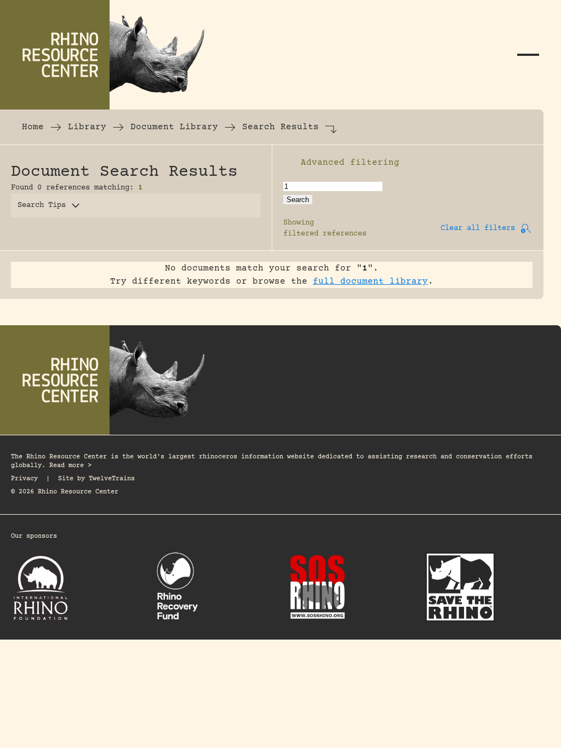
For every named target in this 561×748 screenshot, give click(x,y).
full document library (370, 281)
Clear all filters (477, 228)
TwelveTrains (112, 478)
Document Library (174, 127)
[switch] (288, 162)
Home (33, 127)
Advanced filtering (350, 163)
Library (87, 127)
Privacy (24, 478)
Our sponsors (34, 536)
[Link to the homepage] (109, 55)
